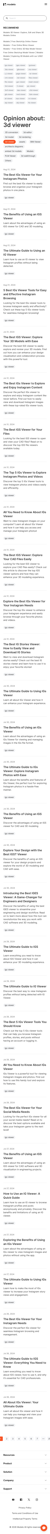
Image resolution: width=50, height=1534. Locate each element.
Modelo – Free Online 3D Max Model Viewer (22, 49)
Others (8, 160)
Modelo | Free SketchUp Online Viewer (20, 41)
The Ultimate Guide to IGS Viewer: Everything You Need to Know (24, 1362)
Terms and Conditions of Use (25, 1513)
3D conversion (11, 132)
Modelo (30, 151)
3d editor (27, 132)
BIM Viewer (35, 142)
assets (22, 142)
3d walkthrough (28, 156)
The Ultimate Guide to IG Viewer (24, 986)
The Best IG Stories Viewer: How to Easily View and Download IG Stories (21, 648)
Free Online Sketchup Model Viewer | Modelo (23, 52)
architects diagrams (14, 146)
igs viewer (9, 197)
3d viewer (9, 142)
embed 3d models (13, 151)
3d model (9, 137)
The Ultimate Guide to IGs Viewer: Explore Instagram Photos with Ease (21, 771)
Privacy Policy (25, 1507)
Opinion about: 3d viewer (24, 121)
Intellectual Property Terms (25, 1519)
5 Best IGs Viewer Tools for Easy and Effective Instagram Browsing (25, 294)
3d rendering (25, 137)
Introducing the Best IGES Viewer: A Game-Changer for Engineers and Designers (22, 897)
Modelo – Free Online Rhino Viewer (18, 45)
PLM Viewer (10, 156)
